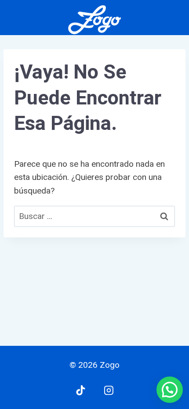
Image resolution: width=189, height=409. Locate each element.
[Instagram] (108, 390)
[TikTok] (80, 390)
